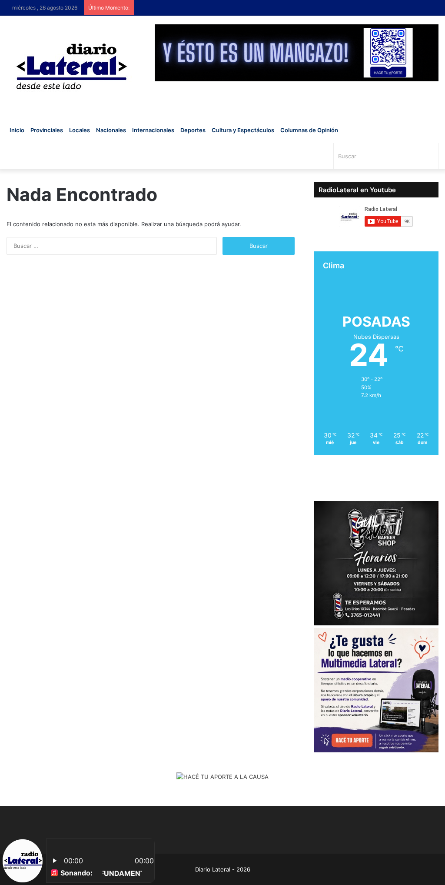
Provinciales (46, 130)
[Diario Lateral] (72, 66)
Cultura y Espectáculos (243, 130)
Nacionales (111, 130)
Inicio (17, 130)
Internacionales (153, 130)
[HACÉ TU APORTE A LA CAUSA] (222, 777)
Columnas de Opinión (309, 130)
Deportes (193, 130)
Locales (79, 130)
